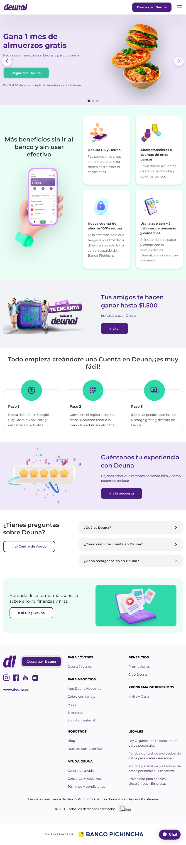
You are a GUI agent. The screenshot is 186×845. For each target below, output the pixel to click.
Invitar (114, 328)
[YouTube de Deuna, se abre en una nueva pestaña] (25, 678)
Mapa (72, 704)
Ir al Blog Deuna (31, 613)
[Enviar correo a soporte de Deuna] (35, 678)
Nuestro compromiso (85, 749)
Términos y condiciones (86, 786)
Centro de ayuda (81, 771)
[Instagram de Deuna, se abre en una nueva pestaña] (6, 678)
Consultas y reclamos (85, 779)
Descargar (151, 7)
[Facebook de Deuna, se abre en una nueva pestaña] (16, 678)
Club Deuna (137, 674)
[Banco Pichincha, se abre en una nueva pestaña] (111, 834)
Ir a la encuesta (121, 493)
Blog (71, 741)
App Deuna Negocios (84, 689)
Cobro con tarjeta (81, 696)
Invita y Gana (138, 696)
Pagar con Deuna (26, 73)
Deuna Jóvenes (80, 667)
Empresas (75, 712)
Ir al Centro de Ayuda (29, 546)
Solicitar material (81, 720)
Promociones (139, 667)
